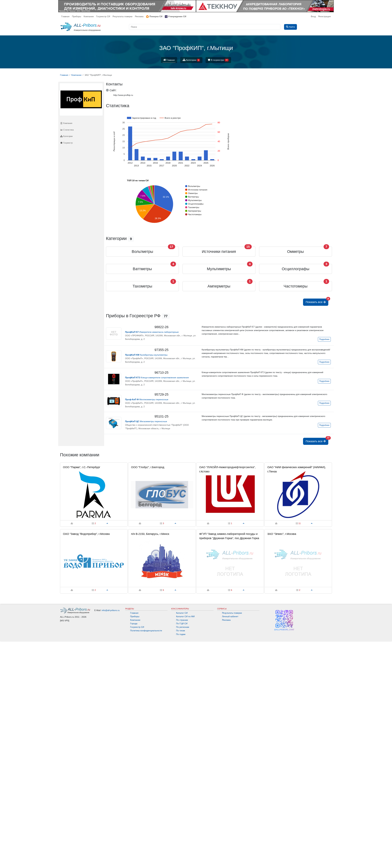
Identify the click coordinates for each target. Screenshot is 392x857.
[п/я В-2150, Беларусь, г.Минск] (162, 561)
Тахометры (142, 286)
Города (133, 623)
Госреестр (68, 143)
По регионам (182, 627)
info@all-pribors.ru (111, 610)
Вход (313, 16)
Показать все (317, 301)
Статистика (68, 130)
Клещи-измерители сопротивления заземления (157, 377)
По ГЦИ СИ (181, 623)
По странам (182, 620)
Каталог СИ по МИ (185, 616)
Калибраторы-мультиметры (146, 355)
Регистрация (324, 16)
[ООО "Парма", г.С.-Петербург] (94, 494)
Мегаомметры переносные (146, 421)
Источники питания (219, 251)
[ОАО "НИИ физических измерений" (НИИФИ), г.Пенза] (298, 494)
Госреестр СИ (103, 16)
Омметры (295, 251)
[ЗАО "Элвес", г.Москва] (298, 561)
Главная (65, 16)
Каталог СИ (182, 613)
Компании (89, 16)
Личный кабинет (230, 616)
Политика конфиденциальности (146, 630)
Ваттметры (142, 269)
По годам (180, 634)
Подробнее (324, 339)
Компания (67, 123)
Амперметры (218, 286)
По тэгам (180, 630)
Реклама (139, 16)
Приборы (76, 16)
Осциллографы (295, 269)
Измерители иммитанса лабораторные (152, 332)
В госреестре (219, 60)
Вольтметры (142, 251)
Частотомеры (295, 286)
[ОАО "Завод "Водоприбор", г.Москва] (94, 561)
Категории (192, 60)
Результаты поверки (122, 16)
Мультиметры (219, 269)
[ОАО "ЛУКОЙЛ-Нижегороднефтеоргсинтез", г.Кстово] (230, 494)
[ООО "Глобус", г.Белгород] (162, 494)
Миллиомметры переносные (146, 399)
